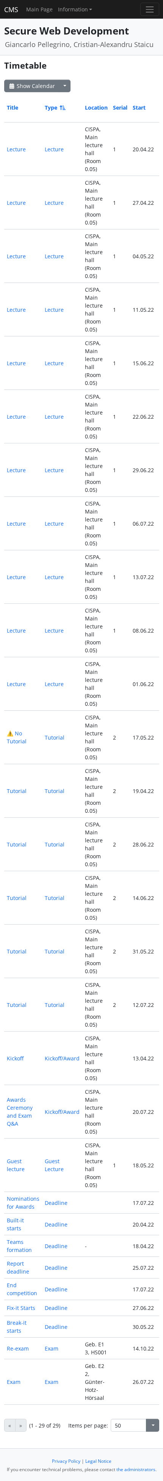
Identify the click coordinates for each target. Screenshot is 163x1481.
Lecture (16, 149)
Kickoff (15, 1058)
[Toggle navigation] (149, 9)
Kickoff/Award (62, 1058)
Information (73, 9)
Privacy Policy (66, 1461)
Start (139, 107)
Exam (51, 1348)
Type (51, 107)
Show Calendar (35, 86)
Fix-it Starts (21, 1307)
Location (96, 107)
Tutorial (54, 737)
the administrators (135, 1469)
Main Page (39, 9)
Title (12, 107)
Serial (120, 107)
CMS (11, 9)
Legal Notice (98, 1461)
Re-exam (18, 1348)
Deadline (56, 1202)
